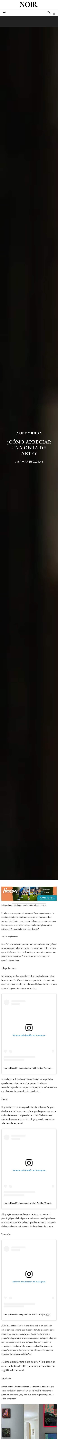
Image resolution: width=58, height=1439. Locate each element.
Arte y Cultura (29, 433)
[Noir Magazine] (29, 4)
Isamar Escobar (30, 461)
